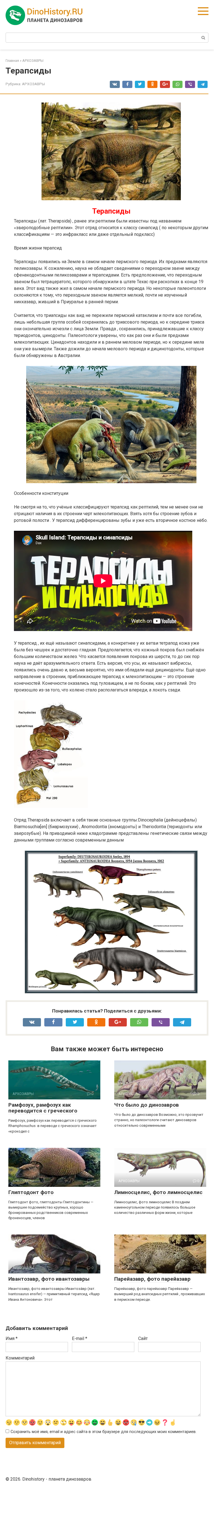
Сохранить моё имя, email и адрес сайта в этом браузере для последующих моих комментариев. (103, 1431)
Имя (12, 1338)
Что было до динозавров (146, 1105)
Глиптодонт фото (31, 1192)
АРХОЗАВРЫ (33, 84)
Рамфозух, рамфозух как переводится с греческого (42, 1108)
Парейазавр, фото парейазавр (152, 1279)
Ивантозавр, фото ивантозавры (48, 1279)
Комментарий (20, 1358)
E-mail (79, 1338)
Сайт (143, 1338)
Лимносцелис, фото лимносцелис (158, 1192)
